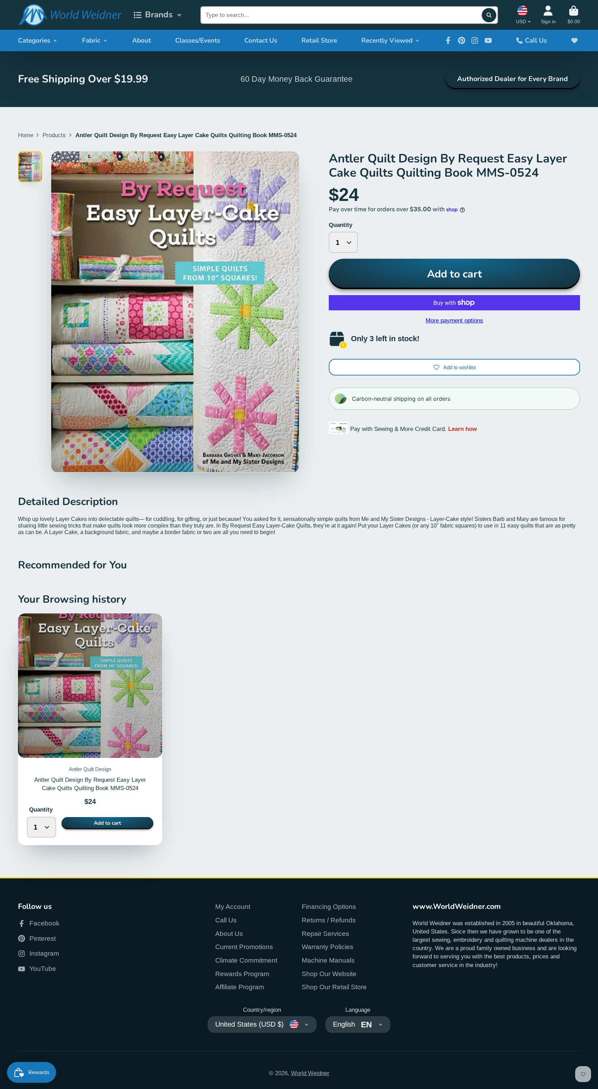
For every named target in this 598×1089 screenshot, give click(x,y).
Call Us (536, 40)
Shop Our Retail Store (334, 987)
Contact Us (260, 40)
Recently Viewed (387, 40)
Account (548, 15)
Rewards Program (242, 973)
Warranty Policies (327, 946)
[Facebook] (448, 40)
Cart (574, 15)
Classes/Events (197, 40)
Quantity (340, 224)
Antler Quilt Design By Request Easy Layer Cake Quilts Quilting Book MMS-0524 (90, 729)
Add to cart (454, 274)
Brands (159, 14)
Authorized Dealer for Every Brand (512, 78)
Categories (34, 40)
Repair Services (325, 933)
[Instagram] (475, 40)
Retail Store (319, 40)
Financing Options (329, 906)
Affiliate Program (239, 987)
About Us (229, 933)
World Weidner (310, 1073)
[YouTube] (488, 40)
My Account (232, 906)
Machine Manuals (328, 960)
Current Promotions (244, 946)
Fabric (91, 40)
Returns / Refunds (329, 920)
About (141, 40)
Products (54, 135)
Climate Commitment (246, 960)
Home (25, 135)
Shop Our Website (329, 973)
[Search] (489, 15)
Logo (70, 15)
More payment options (454, 320)
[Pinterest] (461, 40)
